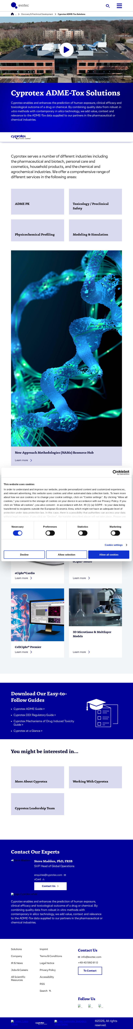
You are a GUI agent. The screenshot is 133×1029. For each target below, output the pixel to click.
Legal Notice (47, 963)
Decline (24, 554)
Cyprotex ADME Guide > (29, 709)
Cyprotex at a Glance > (28, 731)
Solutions (16, 949)
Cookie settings (114, 545)
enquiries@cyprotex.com (48, 875)
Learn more (21, 460)
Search (44, 991)
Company (16, 956)
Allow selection (66, 554)
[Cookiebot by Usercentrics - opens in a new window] (115, 472)
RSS (42, 984)
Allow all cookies (108, 554)
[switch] (50, 533)
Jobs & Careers (19, 970)
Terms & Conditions (51, 956)
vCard (37, 879)
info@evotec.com (91, 957)
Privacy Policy (48, 970)
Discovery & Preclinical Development (37, 14)
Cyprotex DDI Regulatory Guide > (35, 715)
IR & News (17, 963)
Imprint (44, 949)
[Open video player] (66, 50)
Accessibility (47, 977)
